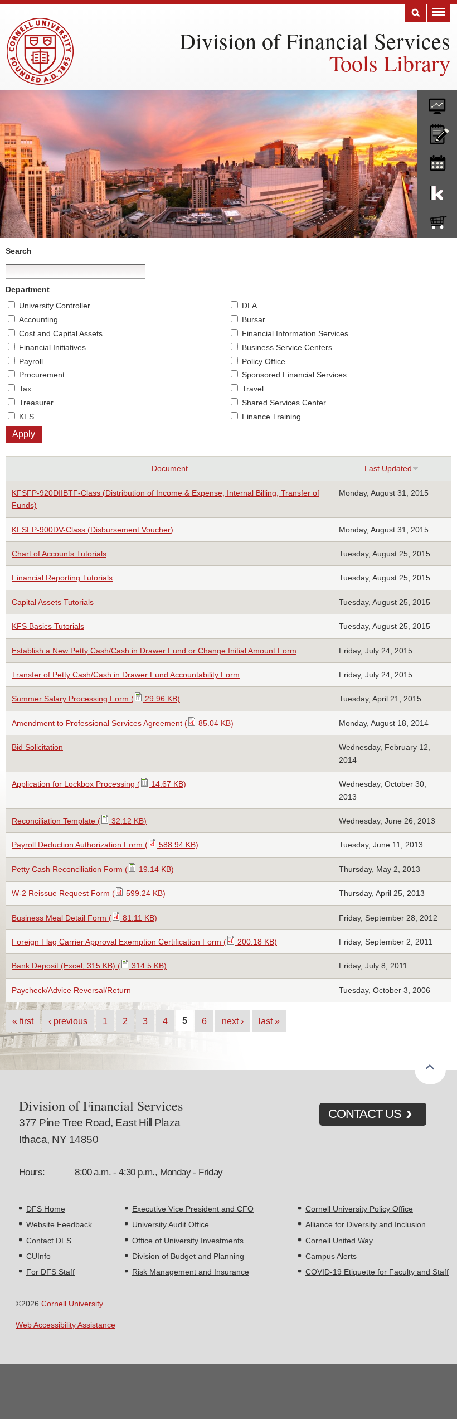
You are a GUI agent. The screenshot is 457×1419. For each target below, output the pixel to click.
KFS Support (437, 190)
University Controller (54, 305)
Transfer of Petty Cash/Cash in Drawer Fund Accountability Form (126, 674)
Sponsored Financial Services (294, 374)
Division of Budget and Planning (188, 1256)
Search (415, 13)
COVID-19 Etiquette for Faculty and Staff (377, 1271)
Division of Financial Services (314, 40)
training (437, 161)
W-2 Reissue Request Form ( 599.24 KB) (89, 893)
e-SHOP (437, 220)
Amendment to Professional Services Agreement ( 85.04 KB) (123, 723)
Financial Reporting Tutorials (62, 577)
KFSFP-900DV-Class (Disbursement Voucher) (92, 529)
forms (437, 102)
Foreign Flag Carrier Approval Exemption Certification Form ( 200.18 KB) (144, 941)
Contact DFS (48, 1240)
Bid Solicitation (37, 747)
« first (22, 1021)
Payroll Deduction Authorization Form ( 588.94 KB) (105, 844)
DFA (249, 305)
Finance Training (271, 416)
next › (233, 1021)
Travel (253, 388)
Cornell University (72, 1303)
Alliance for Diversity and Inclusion (365, 1224)
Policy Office (263, 361)
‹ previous (67, 1021)
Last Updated (388, 468)
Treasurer (36, 402)
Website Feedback (59, 1224)
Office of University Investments (188, 1240)
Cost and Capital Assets (61, 333)
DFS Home (45, 1208)
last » (269, 1021)
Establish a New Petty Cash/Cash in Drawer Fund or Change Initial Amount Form (154, 650)
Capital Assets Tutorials (53, 602)
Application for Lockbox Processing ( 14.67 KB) (99, 783)
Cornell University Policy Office (359, 1208)
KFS (26, 416)
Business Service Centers (287, 347)
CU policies (437, 131)
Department (28, 289)
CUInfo (38, 1256)
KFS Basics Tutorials (48, 626)
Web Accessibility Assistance (65, 1324)
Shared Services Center (284, 402)
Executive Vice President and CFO (193, 1208)
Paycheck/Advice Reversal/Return (71, 990)
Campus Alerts (331, 1256)
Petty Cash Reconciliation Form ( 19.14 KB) (93, 869)
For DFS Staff (50, 1271)
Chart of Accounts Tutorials (59, 553)
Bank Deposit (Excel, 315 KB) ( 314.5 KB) (89, 965)
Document (170, 468)
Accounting (38, 319)
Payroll (31, 361)
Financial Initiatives (52, 347)
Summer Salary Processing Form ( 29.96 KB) (96, 698)
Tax (25, 388)
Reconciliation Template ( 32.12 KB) (79, 820)
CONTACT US (364, 1114)
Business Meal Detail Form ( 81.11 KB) (84, 917)
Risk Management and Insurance (190, 1271)
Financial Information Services (295, 333)
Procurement (42, 374)
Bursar (253, 319)
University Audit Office (170, 1224)
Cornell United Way (339, 1240)
